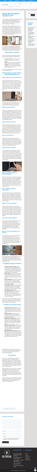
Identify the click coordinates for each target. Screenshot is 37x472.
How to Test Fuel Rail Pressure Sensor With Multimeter (31, 29)
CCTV (26, 3)
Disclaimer (23, 0)
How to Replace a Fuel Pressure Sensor (31, 33)
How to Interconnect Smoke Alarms (9, 409)
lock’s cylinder (7, 84)
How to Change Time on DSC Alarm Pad (9, 408)
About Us (10, 0)
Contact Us (17, 0)
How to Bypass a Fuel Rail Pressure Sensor (18, 461)
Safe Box (20, 3)
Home (5, 0)
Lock (10, 3)
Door (15, 3)
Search (29, 13)
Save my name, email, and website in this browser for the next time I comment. (11, 439)
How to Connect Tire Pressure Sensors (31, 41)
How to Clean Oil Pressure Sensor (31, 45)
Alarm (31, 3)
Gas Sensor (17, 6)
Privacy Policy (30, 0)
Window (11, 6)
